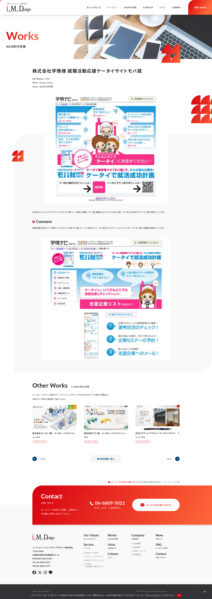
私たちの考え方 (94, 7)
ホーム (114, 482)
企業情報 (138, 537)
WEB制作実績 (130, 7)
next (169, 459)
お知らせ (159, 537)
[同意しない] (209, 595)
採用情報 (137, 554)
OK (179, 595)
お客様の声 (148, 7)
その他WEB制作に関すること (94, 565)
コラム (162, 7)
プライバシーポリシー (153, 595)
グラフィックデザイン (94, 556)
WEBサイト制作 (91, 553)
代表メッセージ (139, 551)
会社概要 (137, 543)
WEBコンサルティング (94, 560)
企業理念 (137, 547)
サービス (89, 546)
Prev (43, 459)
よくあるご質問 (162, 546)
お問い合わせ (161, 555)
